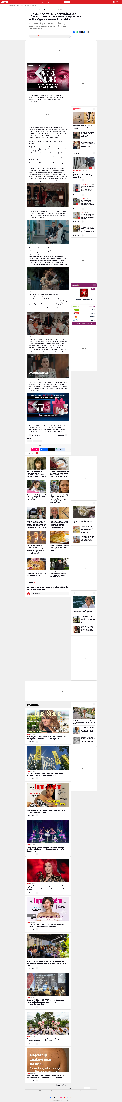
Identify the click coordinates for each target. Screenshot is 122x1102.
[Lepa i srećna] (4, 2)
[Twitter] (54, 1097)
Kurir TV (30, 441)
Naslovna (31, 9)
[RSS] (71, 1097)
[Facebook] (50, 1097)
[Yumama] (78, 1091)
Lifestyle (37, 9)
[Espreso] (47, 1091)
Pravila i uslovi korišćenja (52, 1093)
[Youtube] (64, 1097)
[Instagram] (61, 1097)
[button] (67, 32)
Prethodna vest (36, 435)
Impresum (44, 1093)
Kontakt (61, 1093)
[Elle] (52, 1091)
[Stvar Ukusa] (85, 1091)
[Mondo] (41, 1091)
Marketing (39, 1093)
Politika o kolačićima (67, 1093)
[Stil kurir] (56, 1091)
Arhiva (83, 1093)
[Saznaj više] (94, 109)
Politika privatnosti (77, 1093)
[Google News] (67, 1097)
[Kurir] (36, 1091)
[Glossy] (60, 1091)
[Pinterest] (57, 1097)
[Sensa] (72, 1091)
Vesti (41, 9)
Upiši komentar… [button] (36, 593)
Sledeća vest (61, 435)
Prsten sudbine (37, 441)
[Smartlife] (66, 1091)
